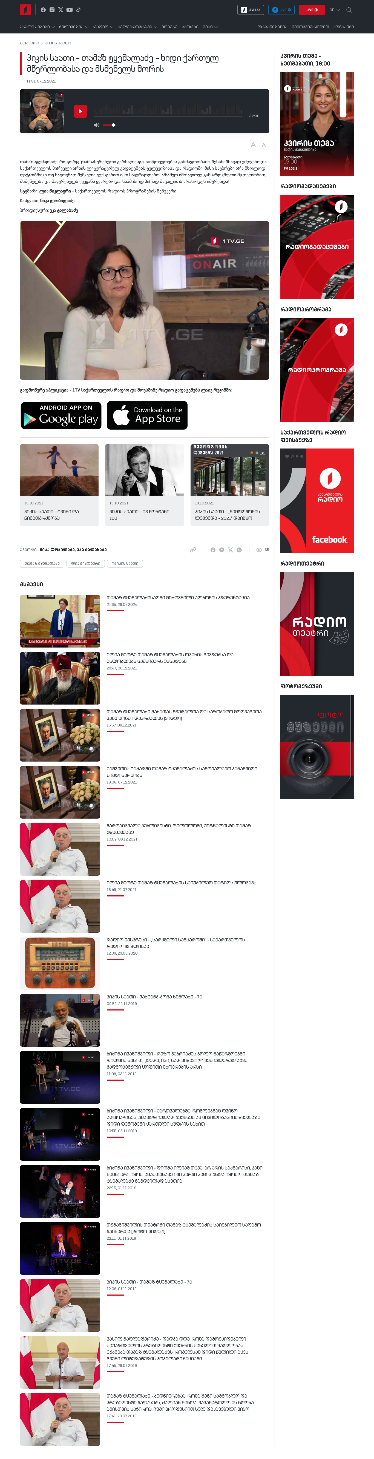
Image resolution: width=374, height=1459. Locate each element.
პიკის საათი (58, 43)
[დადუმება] (96, 125)
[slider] (113, 125)
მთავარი (29, 43)
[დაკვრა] (80, 111)
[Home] (25, 9)
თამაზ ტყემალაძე (42, 564)
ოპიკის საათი (125, 564)
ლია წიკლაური (85, 564)
